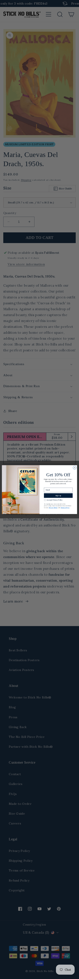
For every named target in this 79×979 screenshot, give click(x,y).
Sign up (58, 495)
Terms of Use (65, 508)
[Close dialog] (74, 467)
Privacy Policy (53, 508)
